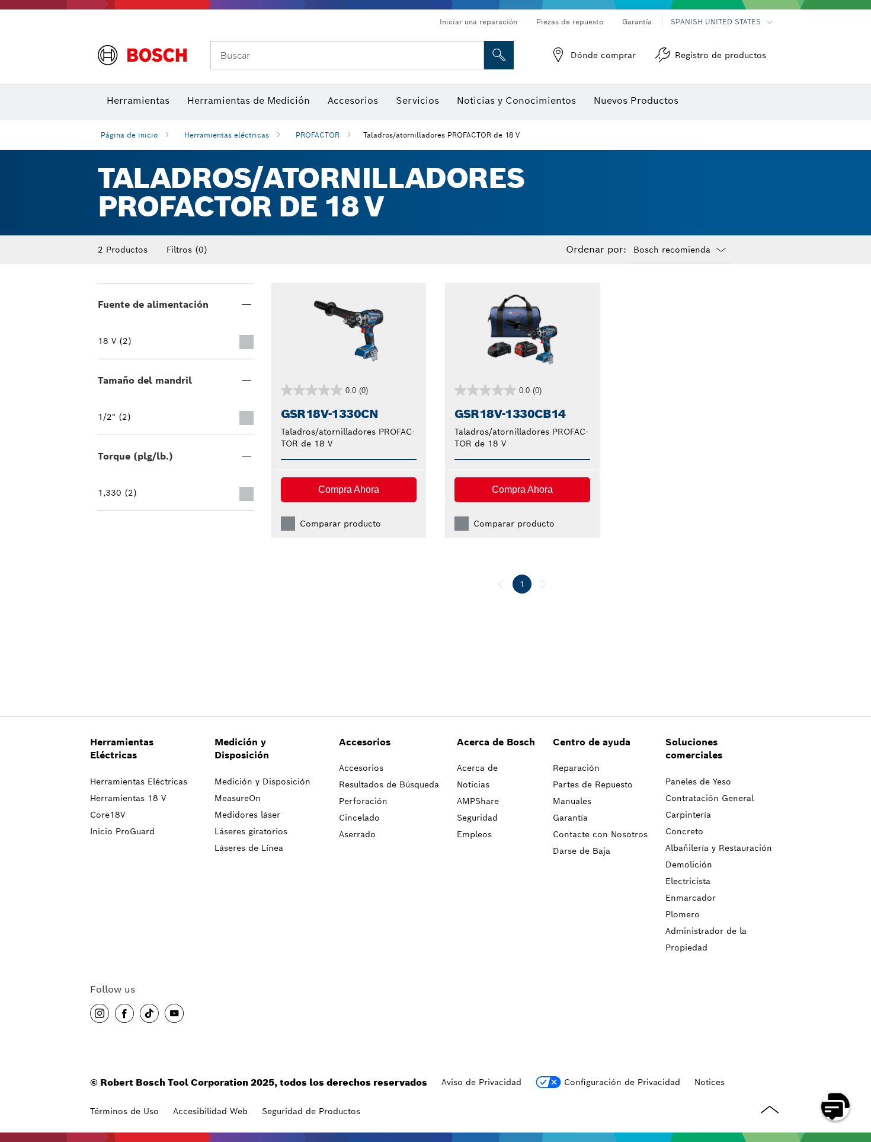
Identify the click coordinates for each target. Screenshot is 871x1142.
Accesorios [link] (364, 742)
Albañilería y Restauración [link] (718, 848)
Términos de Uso (124, 1111)
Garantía (637, 21)
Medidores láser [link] (247, 814)
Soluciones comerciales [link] (693, 749)
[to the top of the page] (853, 1072)
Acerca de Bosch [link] (496, 742)
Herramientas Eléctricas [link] (121, 749)
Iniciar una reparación (478, 21)
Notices (709, 1082)
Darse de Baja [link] (581, 851)
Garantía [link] (570, 817)
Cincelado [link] (359, 817)
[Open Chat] (835, 1106)
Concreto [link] (684, 831)
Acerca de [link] (477, 768)
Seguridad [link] (477, 817)
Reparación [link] (576, 768)
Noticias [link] (473, 784)
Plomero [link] (682, 914)
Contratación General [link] (709, 798)
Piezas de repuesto (569, 21)
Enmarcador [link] (690, 897)
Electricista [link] (687, 881)
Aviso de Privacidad (481, 1082)
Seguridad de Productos (311, 1111)
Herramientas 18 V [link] (128, 798)
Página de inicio (129, 134)
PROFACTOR (318, 134)
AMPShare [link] (478, 801)
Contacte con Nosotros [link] (600, 834)
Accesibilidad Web (210, 1111)
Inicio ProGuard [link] (122, 831)
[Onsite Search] (499, 55)
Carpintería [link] (688, 814)
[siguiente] (543, 584)
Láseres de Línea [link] (248, 848)
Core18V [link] (107, 814)
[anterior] (500, 584)
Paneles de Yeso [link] (698, 781)
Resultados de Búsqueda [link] (389, 784)
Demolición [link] (688, 864)
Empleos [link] (474, 834)
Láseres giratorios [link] (250, 831)
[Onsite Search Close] (473, 55)
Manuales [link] (572, 801)
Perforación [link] (363, 801)
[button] (349, 489)
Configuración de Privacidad (622, 1082)
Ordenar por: (596, 250)
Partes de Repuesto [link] (593, 784)
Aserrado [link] (357, 834)
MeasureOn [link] (237, 798)
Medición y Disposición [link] (241, 749)
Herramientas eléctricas (226, 134)
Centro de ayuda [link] (591, 742)
